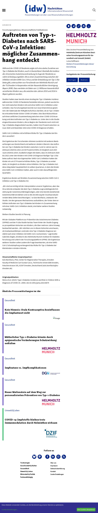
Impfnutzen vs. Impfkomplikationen (25, 368)
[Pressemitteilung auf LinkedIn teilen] (79, 90)
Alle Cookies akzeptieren (86, 509)
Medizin (84, 80)
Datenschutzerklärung (57, 469)
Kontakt (53, 471)
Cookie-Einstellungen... (10, 509)
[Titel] (68, 26)
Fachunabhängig (26, 477)
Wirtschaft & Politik (27, 474)
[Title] (78, 26)
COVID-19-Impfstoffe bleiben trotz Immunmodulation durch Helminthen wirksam (31, 421)
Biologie (72, 80)
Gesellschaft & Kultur (28, 466)
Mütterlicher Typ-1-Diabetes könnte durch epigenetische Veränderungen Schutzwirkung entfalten (31, 340)
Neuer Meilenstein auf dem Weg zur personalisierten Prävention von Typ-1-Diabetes (32, 393)
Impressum (54, 466)
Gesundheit (24, 468)
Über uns (53, 463)
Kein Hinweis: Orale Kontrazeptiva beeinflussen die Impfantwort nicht (32, 311)
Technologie (25, 463)
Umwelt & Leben (26, 471)
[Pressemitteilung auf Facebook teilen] (68, 90)
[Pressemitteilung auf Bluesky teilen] (74, 90)
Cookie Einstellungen (57, 474)
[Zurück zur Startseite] (49, 10)
